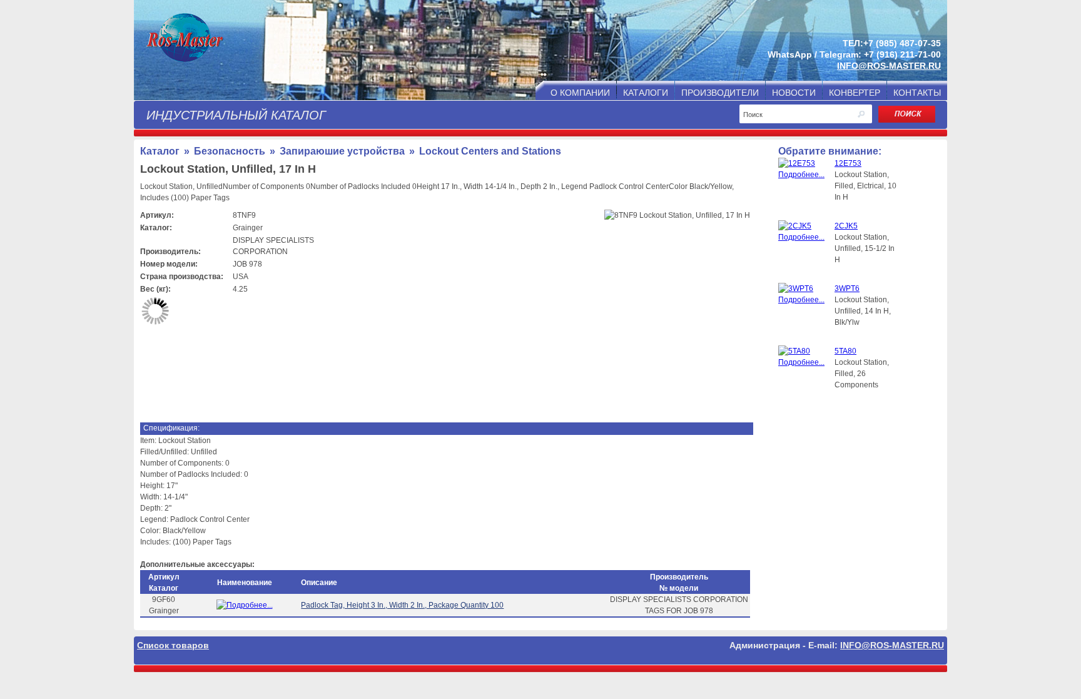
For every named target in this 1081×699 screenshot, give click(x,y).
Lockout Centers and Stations (490, 151)
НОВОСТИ (794, 93)
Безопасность (229, 151)
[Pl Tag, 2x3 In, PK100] (244, 605)
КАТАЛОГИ (645, 93)
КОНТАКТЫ (917, 93)
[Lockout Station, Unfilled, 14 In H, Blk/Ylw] (806, 299)
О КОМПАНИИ (580, 93)
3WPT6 (847, 288)
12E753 (848, 163)
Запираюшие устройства (342, 151)
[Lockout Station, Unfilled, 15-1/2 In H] (806, 237)
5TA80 (845, 351)
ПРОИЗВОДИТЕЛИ (720, 93)
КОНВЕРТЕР (854, 93)
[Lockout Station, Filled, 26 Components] (806, 362)
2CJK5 (846, 226)
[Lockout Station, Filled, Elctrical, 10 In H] (806, 174)
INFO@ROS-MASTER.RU (889, 66)
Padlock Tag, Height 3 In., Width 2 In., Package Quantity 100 (402, 605)
